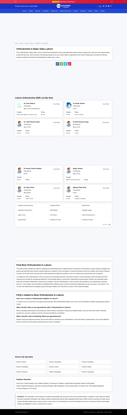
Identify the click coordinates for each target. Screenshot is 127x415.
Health (31, 11)
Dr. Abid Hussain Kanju (32, 122)
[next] (112, 2)
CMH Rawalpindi (58, 386)
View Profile (56, 104)
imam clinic (20, 383)
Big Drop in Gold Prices (64, 2)
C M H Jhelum (32, 388)
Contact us (93, 412)
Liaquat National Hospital (72, 383)
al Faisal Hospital (21, 388)
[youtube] (108, 6)
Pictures (83, 11)
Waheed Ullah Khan (79, 187)
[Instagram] (106, 6)
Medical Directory (65, 11)
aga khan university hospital (44, 386)
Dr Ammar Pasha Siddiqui (32, 168)
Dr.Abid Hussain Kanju (81, 122)
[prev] (15, 2)
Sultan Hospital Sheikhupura (25, 386)
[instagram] (69, 64)
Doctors (37, 11)
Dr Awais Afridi (29, 187)
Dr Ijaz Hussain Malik (71, 386)
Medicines (54, 11)
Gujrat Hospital (29, 383)
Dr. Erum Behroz (29, 103)
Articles (75, 11)
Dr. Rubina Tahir (83, 386)
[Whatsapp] (61, 64)
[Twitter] (65, 64)
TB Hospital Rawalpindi (96, 386)
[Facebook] (57, 64)
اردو (100, 6)
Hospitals (46, 11)
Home (24, 11)
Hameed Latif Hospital (87, 383)
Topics (102, 11)
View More (105, 224)
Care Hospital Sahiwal (41, 383)
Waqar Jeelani (78, 168)
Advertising (100, 412)
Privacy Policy (108, 412)
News (96, 11)
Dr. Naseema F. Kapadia (56, 383)
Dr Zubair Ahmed (79, 103)
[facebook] (104, 6)
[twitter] (111, 6)
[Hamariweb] (63, 6)
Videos (90, 11)
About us (86, 412)
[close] (124, 2)
